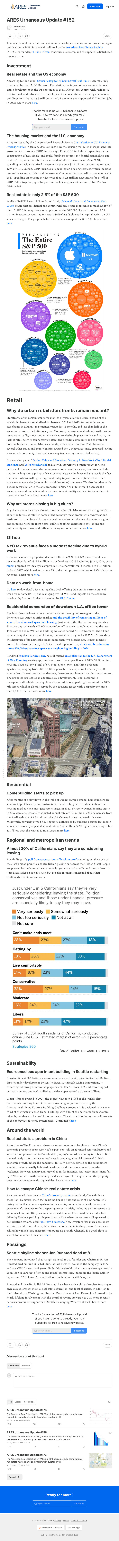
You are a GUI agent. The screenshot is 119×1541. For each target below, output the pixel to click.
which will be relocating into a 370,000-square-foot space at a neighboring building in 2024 (58, 646)
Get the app (74, 1527)
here (34, 103)
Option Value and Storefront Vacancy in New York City (66, 460)
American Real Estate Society (84, 47)
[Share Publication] (83, 6)
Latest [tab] (18, 1402)
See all (12, 1477)
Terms (66, 1520)
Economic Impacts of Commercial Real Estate (63, 81)
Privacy (57, 1520)
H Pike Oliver (19, 26)
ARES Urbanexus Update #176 (27, 1455)
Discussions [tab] (29, 1402)
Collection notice (79, 1520)
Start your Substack (52, 1527)
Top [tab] (10, 1402)
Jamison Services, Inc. (32, 656)
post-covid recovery (52, 1222)
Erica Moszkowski (36, 465)
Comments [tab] (13, 1365)
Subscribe (95, 6)
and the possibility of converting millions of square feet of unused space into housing (57, 620)
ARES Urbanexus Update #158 (27, 1432)
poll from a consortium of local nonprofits (54, 860)
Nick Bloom (67, 598)
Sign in (110, 6)
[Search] (77, 6)
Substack (45, 1534)
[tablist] (19, 1366)
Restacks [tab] (26, 1365)
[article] (59, 1417)
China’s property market (57, 1195)
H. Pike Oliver (40, 52)
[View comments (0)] (20, 36)
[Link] (2, 65)
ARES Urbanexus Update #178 (27, 1410)
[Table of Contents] (3, 770)
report (10, 566)
